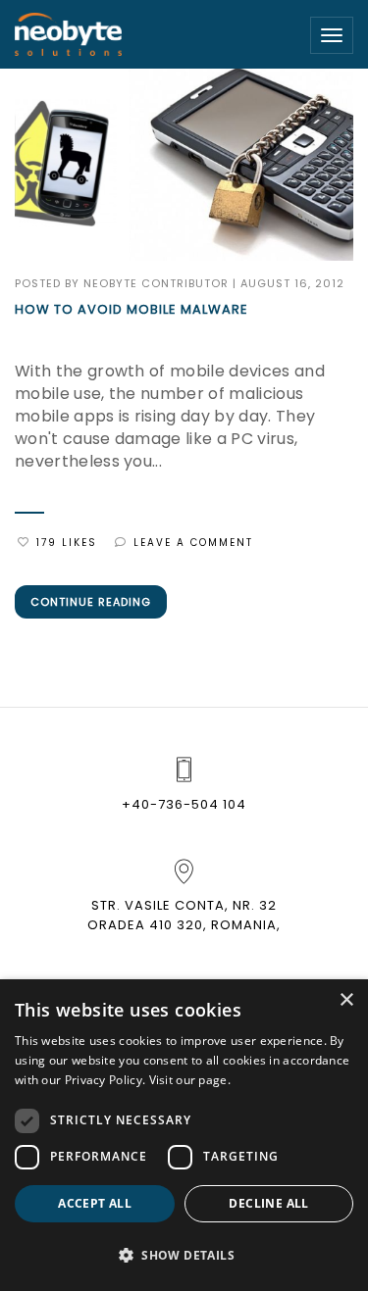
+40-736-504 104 (184, 804)
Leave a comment (193, 542)
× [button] (346, 1000)
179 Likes (66, 542)
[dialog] (184, 1135)
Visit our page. (190, 1079)
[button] (184, 1255)
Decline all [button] (268, 1203)
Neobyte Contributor (156, 283)
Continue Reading (90, 602)
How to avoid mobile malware (131, 310)
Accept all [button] (94, 1203)
